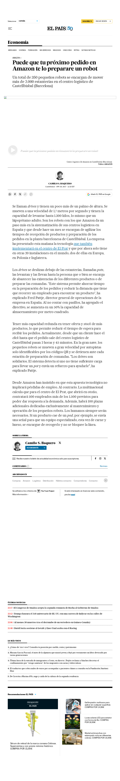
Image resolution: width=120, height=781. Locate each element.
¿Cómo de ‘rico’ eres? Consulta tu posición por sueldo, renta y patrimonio (43, 647)
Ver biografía (32, 448)
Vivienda (22, 50)
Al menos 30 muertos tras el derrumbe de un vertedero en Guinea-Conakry (52, 622)
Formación (32, 50)
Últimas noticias (17, 602)
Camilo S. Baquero (60, 183)
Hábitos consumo (63, 481)
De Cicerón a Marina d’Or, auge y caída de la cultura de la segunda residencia (44, 676)
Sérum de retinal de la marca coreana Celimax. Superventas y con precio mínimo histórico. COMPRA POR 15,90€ (33, 746)
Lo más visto (14, 641)
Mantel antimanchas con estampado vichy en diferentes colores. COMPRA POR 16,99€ (98, 735)
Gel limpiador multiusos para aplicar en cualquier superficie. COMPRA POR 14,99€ (98, 704)
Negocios (57, 50)
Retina (76, 50)
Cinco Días (67, 50)
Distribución (48, 481)
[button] (60, 127)
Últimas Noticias (88, 50)
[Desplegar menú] (10, 28)
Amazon (16, 58)
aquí (73, 494)
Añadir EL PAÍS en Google (100, 194)
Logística (36, 481)
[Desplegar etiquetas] (106, 480)
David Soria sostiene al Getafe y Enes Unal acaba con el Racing (45, 628)
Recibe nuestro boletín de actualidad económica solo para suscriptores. (48, 458)
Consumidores (80, 481)
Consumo (93, 481)
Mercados (12, 50)
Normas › (104, 466)
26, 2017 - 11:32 (65, 187)
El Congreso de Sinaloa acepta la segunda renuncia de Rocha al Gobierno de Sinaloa (56, 608)
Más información (19, 494)
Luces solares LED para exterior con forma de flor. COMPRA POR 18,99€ (98, 720)
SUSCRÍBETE (87, 21)
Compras (16, 481)
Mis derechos (45, 50)
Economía (18, 42)
